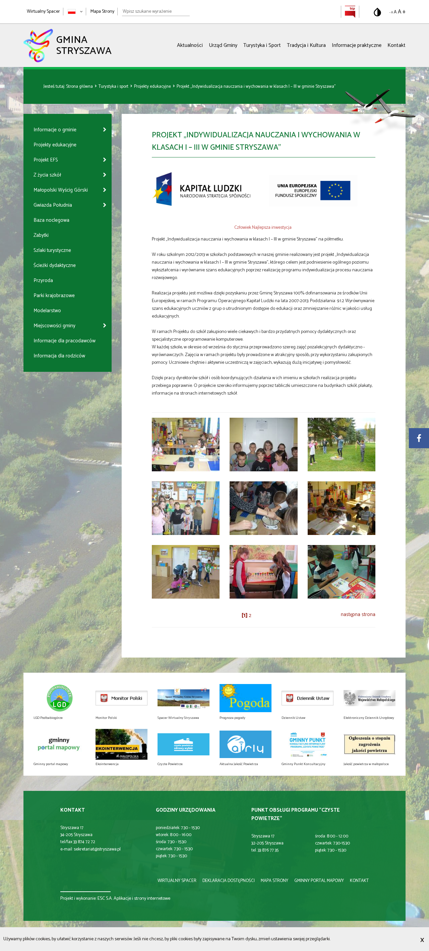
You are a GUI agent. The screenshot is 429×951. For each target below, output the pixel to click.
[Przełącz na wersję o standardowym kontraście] (377, 12)
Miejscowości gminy (54, 326)
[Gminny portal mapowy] (59, 744)
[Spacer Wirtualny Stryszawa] (183, 698)
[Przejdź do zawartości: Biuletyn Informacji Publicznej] (350, 11)
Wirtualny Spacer (43, 11)
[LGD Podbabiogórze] (59, 698)
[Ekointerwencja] (121, 744)
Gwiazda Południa (53, 205)
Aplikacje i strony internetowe (142, 898)
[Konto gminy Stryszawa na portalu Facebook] (419, 438)
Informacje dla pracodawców (65, 341)
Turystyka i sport (114, 86)
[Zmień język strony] (75, 11)
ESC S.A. (105, 898)
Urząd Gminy (223, 45)
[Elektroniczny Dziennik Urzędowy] (369, 698)
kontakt (359, 880)
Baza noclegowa (51, 220)
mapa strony (274, 880)
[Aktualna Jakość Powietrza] (245, 744)
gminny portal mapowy (319, 880)
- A (391, 12)
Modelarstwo (47, 311)
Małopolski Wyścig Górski (61, 190)
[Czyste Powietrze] (183, 744)
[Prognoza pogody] (245, 698)
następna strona (358, 614)
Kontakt (396, 45)
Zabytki (41, 235)
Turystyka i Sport (262, 45)
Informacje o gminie (55, 130)
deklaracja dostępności (228, 880)
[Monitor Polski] (121, 698)
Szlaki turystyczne (52, 250)
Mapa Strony (102, 11)
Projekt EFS (46, 160)
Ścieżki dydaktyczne (55, 265)
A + (402, 11)
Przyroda (43, 280)
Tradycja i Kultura (306, 45)
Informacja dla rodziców (59, 356)
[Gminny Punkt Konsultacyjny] (307, 744)
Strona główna (80, 86)
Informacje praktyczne (356, 45)
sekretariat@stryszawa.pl (97, 849)
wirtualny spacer (177, 880)
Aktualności (190, 45)
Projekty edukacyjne (153, 86)
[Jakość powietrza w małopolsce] (369, 744)
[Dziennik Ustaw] (307, 698)
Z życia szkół (47, 175)
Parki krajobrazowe (54, 295)
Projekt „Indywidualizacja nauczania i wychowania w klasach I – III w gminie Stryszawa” (256, 86)
